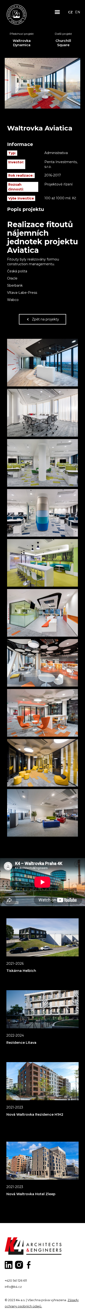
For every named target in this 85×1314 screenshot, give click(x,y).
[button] (57, 12)
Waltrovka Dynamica (22, 43)
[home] (16, 12)
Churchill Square (63, 43)
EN (77, 12)
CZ (70, 12)
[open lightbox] (42, 362)
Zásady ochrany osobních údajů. (42, 1303)
